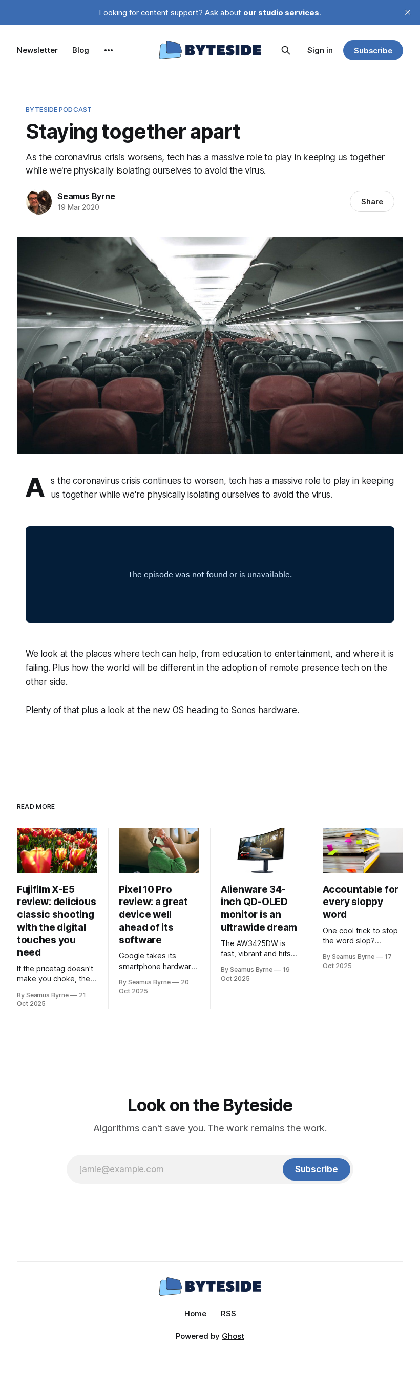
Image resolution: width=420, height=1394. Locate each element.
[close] (408, 12)
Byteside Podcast (59, 109)
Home (195, 1313)
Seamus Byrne (86, 196)
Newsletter (37, 50)
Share (372, 201)
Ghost (233, 1336)
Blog (80, 50)
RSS (228, 1313)
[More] (108, 50)
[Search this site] (286, 50)
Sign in (320, 50)
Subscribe (373, 50)
